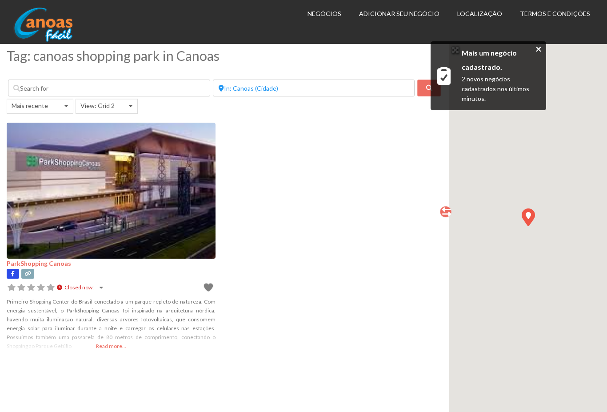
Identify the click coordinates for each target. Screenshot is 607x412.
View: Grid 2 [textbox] (97, 105)
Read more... (111, 346)
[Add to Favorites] (209, 288)
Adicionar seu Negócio (399, 13)
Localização (479, 13)
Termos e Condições (555, 13)
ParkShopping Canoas (39, 263)
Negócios (324, 13)
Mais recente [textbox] (30, 105)
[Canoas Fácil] (56, 40)
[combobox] (40, 106)
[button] (528, 217)
